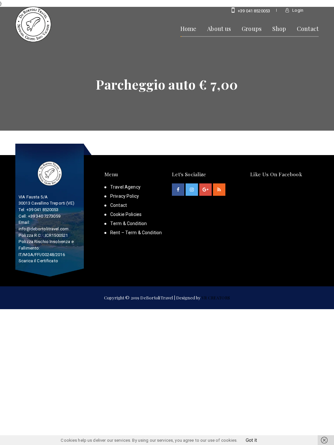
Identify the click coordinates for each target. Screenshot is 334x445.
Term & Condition (128, 223)
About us (219, 28)
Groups (252, 28)
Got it (251, 440)
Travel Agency (125, 187)
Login (297, 10)
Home (188, 28)
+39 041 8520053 (253, 10)
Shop (279, 28)
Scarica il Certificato (38, 260)
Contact (308, 28)
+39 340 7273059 (44, 216)
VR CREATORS (216, 297)
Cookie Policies (126, 214)
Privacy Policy (124, 196)
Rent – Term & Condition (136, 232)
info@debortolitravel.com (43, 228)
